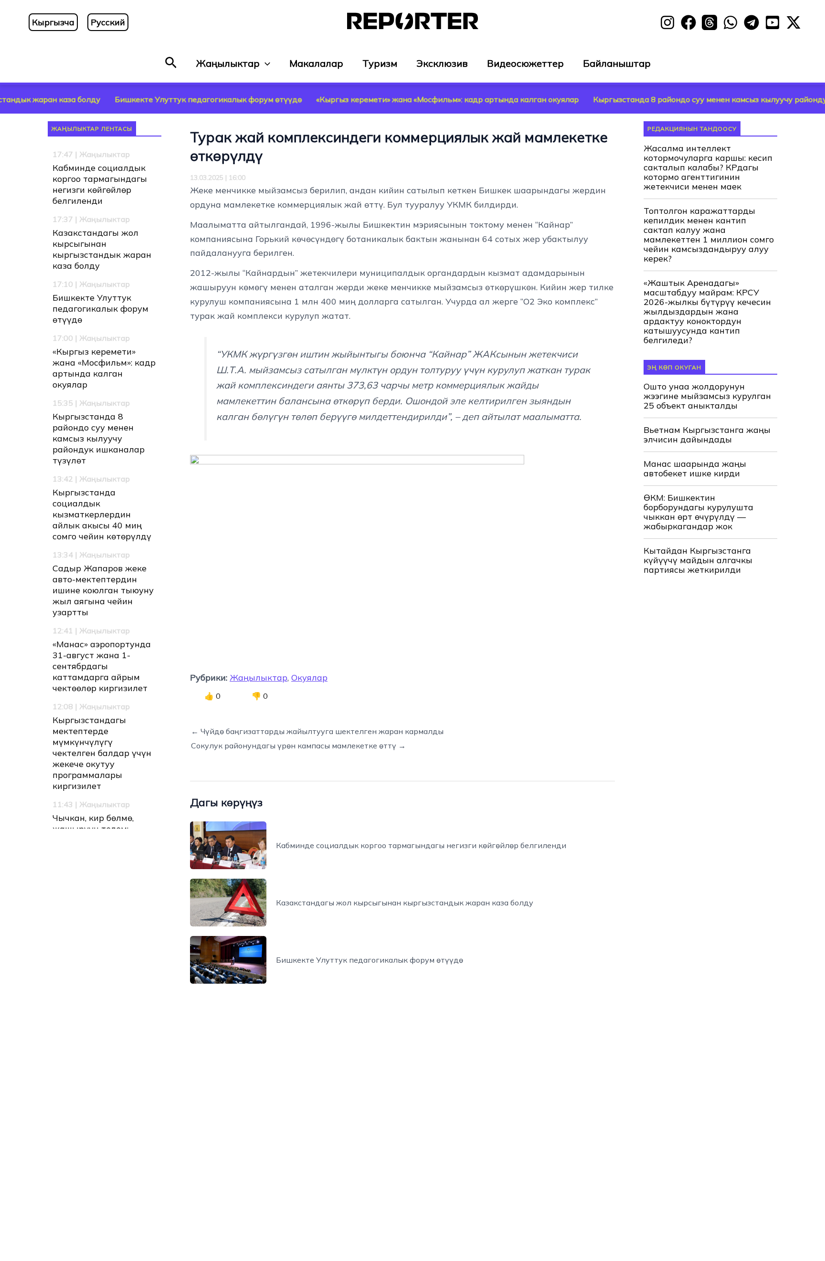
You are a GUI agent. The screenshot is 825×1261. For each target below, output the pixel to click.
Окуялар (309, 677)
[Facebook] (688, 22)
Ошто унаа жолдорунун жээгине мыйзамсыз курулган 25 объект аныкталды (707, 396)
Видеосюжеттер (525, 63)
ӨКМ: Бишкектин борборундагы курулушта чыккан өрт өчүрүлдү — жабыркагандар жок (698, 512)
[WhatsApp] (730, 22)
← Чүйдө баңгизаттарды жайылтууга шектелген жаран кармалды (317, 731)
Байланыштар (617, 63)
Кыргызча (53, 22)
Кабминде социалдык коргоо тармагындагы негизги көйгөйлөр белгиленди (100, 184)
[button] (171, 63)
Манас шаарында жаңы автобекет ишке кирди (695, 468)
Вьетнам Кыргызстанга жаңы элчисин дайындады (707, 434)
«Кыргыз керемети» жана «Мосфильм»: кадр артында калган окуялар (406, 99)
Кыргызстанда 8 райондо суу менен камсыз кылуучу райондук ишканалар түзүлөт (99, 438)
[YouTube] (772, 22)
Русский (108, 22)
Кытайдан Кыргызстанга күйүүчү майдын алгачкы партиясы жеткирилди (698, 560)
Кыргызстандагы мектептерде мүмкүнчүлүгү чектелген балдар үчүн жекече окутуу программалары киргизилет (102, 753)
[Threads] (709, 22)
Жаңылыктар (228, 63)
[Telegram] (751, 22)
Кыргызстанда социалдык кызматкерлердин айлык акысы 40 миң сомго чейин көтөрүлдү (102, 514)
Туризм (379, 63)
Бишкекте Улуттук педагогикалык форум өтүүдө (167, 99)
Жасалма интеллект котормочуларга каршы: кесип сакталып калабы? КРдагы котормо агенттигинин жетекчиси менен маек (708, 167)
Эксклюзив (442, 63)
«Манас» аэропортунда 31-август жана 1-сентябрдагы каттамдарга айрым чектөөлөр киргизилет (102, 666)
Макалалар (316, 63)
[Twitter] (793, 22)
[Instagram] (667, 22)
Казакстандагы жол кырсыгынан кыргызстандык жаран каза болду (102, 249)
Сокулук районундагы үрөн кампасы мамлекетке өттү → (298, 745)
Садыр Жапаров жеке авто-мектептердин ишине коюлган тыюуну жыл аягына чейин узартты (103, 590)
